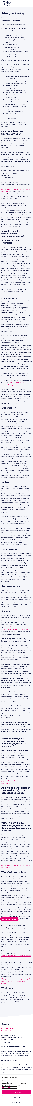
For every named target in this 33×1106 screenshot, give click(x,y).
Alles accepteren (16, 1092)
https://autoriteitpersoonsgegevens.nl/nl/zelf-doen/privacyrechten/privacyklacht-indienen (16, 981)
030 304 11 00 (6, 1031)
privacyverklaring (8, 1087)
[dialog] (16, 1090)
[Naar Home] (5, 3)
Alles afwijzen (16, 1102)
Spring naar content (9, 919)
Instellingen (16, 1097)
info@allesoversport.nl (9, 1028)
